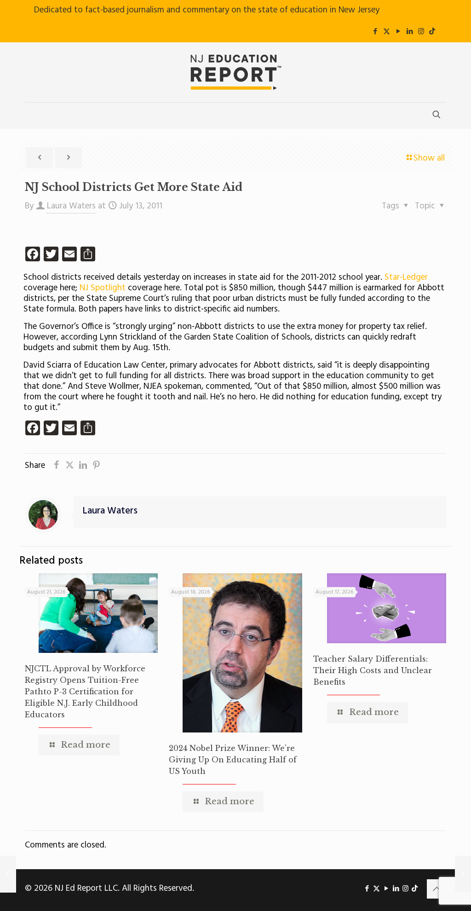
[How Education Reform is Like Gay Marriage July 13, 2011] (463, 874)
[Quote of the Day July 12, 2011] (8, 874)
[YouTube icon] (398, 31)
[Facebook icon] (375, 31)
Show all (429, 158)
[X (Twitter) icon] (386, 31)
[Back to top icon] (436, 889)
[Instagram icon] (421, 31)
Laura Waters (71, 206)
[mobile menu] (32, 115)
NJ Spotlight (102, 288)
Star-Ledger (406, 277)
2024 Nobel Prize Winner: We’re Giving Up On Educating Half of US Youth (233, 760)
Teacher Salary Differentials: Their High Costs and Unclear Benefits (372, 670)
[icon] (432, 31)
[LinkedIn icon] (409, 31)
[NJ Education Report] (235, 72)
